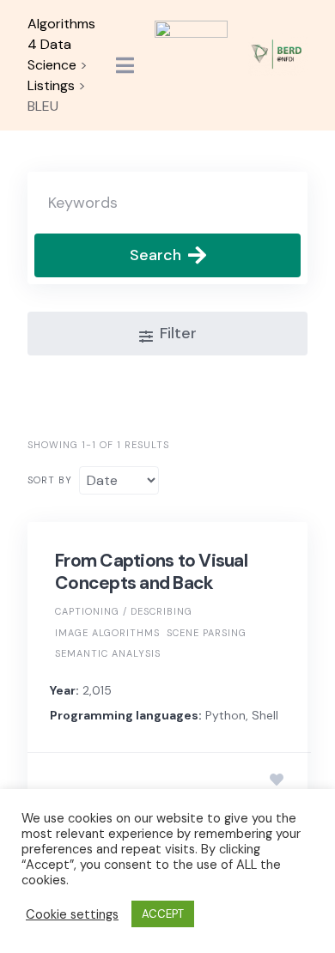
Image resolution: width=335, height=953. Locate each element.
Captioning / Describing (123, 611)
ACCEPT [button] (163, 914)
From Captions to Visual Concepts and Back (151, 572)
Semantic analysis (108, 653)
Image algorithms (107, 633)
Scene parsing (207, 633)
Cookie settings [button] (72, 914)
